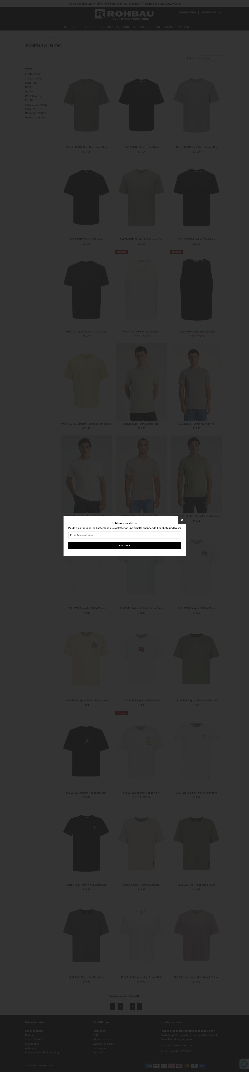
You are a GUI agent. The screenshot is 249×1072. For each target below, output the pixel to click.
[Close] (182, 520)
